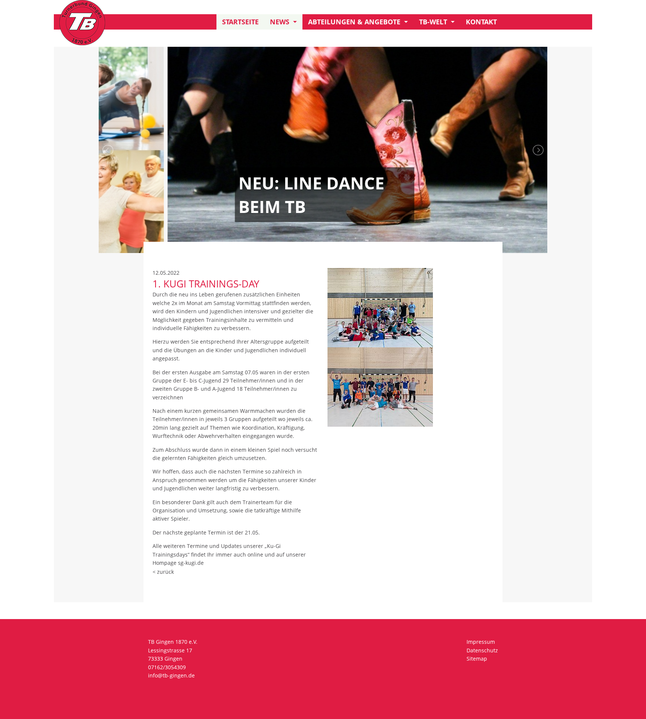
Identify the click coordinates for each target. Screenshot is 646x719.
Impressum (481, 641)
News (279, 21)
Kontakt (481, 21)
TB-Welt (433, 21)
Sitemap (477, 658)
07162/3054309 (167, 667)
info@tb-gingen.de (171, 675)
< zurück (163, 571)
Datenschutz (482, 650)
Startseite (240, 21)
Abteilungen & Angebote (354, 21)
